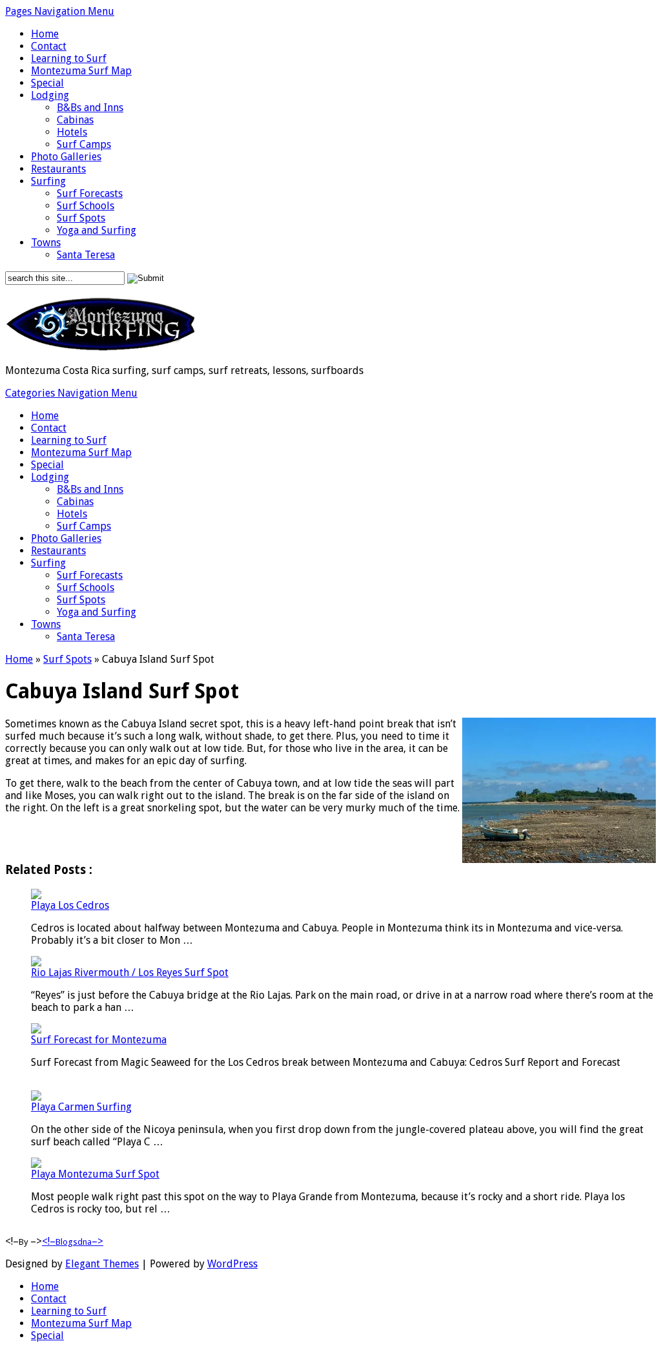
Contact (48, 46)
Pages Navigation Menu (59, 11)
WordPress (232, 1264)
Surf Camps (84, 144)
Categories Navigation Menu (71, 393)
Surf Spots (81, 218)
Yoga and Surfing (96, 230)
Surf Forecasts (90, 193)
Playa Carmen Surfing (81, 1107)
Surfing (48, 181)
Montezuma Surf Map (81, 71)
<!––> (72, 1241)
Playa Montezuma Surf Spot (95, 1174)
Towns (46, 242)
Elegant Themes (102, 1264)
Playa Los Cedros (70, 905)
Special (47, 83)
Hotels (72, 132)
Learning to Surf (69, 58)
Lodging (50, 95)
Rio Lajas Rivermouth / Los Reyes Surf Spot (130, 972)
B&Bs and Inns (90, 107)
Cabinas (75, 120)
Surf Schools (85, 206)
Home (45, 34)
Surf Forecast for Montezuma (99, 1040)
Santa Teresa (86, 255)
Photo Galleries (66, 157)
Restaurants (58, 169)
